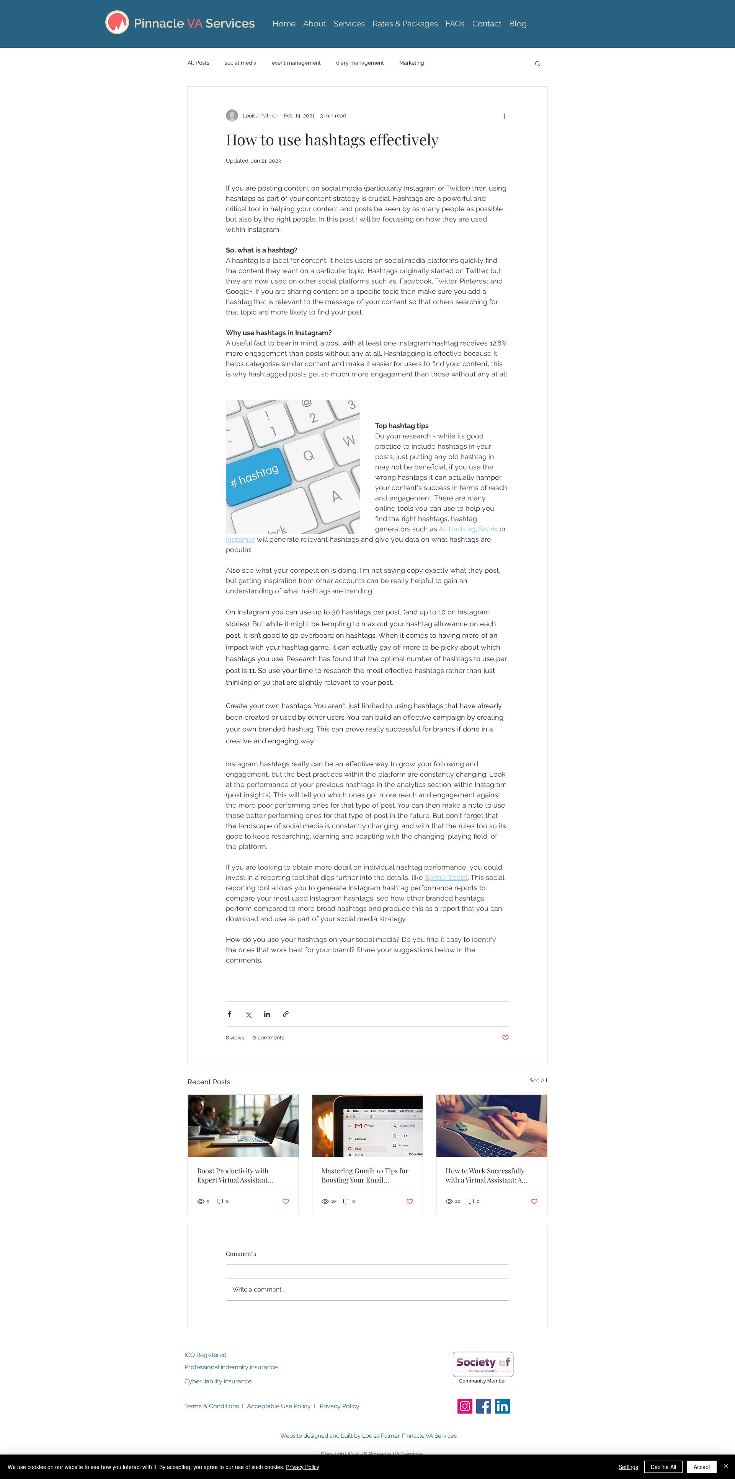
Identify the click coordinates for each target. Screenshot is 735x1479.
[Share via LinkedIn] (267, 1014)
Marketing (411, 63)
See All (538, 1080)
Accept (702, 1467)
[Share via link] (285, 1014)
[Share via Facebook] (229, 1014)
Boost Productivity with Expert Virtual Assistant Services (233, 1175)
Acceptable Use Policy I (281, 1406)
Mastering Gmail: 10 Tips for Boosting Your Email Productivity (365, 1175)
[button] (537, 63)
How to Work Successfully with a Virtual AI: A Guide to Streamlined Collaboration (485, 1175)
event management (296, 63)
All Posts (198, 63)
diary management (360, 63)
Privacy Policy (339, 1406)
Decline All (663, 1467)
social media (240, 63)
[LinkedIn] (502, 1406)
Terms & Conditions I (213, 1406)
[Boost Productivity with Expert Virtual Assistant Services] (243, 1126)
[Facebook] (483, 1406)
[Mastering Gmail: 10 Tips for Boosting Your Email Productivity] (367, 1126)
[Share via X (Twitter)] (248, 1014)
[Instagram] (464, 1406)
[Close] (725, 1467)
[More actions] (504, 115)
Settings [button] (628, 1467)
